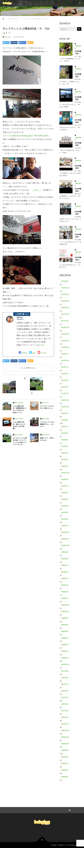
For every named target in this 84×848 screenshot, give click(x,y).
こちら (42, 345)
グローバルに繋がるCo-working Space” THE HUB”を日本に (26, 136)
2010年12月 (65, 473)
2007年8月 (64, 678)
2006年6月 (64, 770)
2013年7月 (64, 354)
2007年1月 (64, 724)
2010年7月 (64, 486)
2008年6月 (64, 625)
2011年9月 (64, 413)
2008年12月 (65, 605)
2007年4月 (64, 704)
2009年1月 (64, 598)
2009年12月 (65, 532)
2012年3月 (64, 387)
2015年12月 (65, 334)
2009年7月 (64, 565)
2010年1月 (64, 526)
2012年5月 (64, 374)
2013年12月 (65, 347)
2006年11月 (65, 737)
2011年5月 (64, 440)
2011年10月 (65, 407)
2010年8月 (64, 479)
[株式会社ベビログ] (7, 3)
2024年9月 (64, 281)
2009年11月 (65, 539)
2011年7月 (64, 426)
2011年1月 (64, 466)
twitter (34, 353)
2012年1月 (64, 393)
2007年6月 (64, 691)
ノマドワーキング (18, 37)
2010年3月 (64, 512)
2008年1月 (64, 658)
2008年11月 (65, 611)
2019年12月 (65, 301)
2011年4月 (64, 446)
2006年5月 (64, 777)
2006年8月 (64, 757)
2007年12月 (65, 664)
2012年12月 (65, 360)
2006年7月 (64, 763)
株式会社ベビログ (64, 845)
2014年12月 (65, 341)
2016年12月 (65, 327)
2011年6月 (64, 433)
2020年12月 (65, 294)
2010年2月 (64, 519)
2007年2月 (64, 717)
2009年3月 (64, 585)
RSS (69, 809)
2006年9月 (64, 750)
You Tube (43, 353)
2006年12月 (65, 730)
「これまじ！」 (37, 190)
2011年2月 (64, 459)
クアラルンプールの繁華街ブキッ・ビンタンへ (47, 424)
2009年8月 (64, 559)
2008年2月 (64, 651)
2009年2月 (64, 592)
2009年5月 (64, 572)
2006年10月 (65, 744)
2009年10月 (65, 545)
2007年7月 (64, 684)
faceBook (24, 353)
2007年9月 (64, 671)
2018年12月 (65, 307)
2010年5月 (64, 499)
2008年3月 (64, 644)
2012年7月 (64, 367)
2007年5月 (64, 697)
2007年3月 (64, 711)
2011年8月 (64, 420)
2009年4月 (64, 578)
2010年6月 (64, 492)
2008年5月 (64, 631)
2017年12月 (65, 314)
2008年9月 (64, 618)
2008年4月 (64, 638)
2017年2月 (64, 321)
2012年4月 (64, 380)
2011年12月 (65, 400)
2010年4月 (64, 506)
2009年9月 (64, 552)
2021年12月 (65, 288)
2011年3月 (64, 453)
